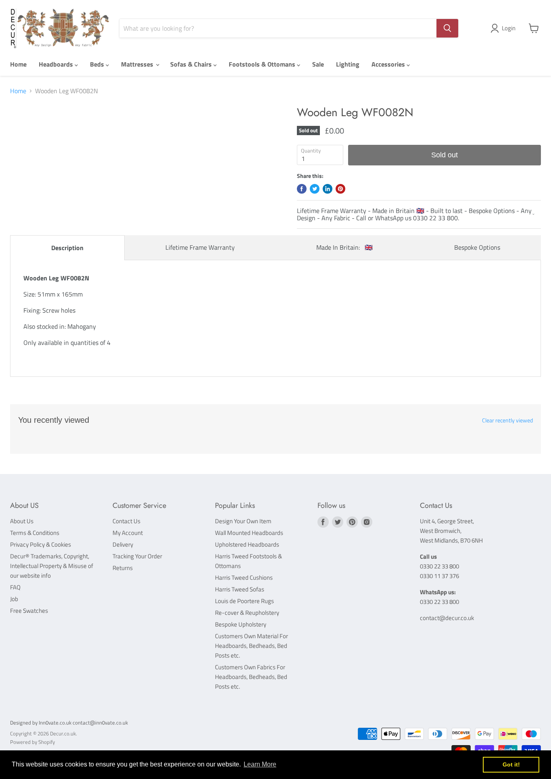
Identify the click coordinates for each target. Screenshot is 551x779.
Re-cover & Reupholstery (247, 612)
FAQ (15, 587)
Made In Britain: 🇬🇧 (344, 247)
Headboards (57, 64)
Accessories (389, 64)
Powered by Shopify (32, 742)
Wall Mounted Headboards (249, 532)
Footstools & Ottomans (263, 64)
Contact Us (126, 521)
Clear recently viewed (507, 420)
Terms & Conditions (34, 532)
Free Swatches (29, 610)
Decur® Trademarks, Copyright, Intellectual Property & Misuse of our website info (51, 565)
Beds (98, 64)
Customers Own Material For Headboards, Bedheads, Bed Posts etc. (251, 645)
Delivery (123, 544)
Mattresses (138, 64)
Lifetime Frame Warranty (200, 247)
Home (18, 64)
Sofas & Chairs (191, 64)
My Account (128, 532)
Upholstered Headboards (247, 544)
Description (67, 248)
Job (14, 599)
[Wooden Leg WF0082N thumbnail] (25, 129)
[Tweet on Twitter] (314, 189)
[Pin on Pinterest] (340, 189)
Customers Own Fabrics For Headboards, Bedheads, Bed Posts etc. (251, 676)
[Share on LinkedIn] (327, 189)
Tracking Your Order (137, 556)
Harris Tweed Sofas (239, 589)
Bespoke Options (477, 247)
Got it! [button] (511, 764)
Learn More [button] (260, 764)
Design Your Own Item (243, 521)
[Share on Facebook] (302, 189)
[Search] (447, 28)
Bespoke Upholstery (240, 624)
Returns (123, 567)
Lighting (347, 64)
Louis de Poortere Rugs (244, 601)
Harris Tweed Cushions (244, 577)
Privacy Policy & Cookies (40, 544)
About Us (21, 521)
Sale (318, 64)
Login (509, 28)
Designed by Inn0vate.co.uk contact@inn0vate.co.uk (69, 722)
